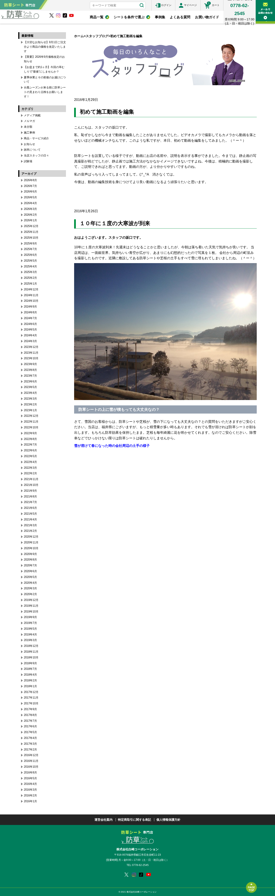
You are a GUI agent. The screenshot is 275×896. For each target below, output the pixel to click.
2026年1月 (30, 220)
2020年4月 (30, 582)
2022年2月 (30, 473)
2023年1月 (30, 410)
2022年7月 (30, 444)
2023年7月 (30, 375)
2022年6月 (30, 450)
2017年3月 (30, 743)
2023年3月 (30, 398)
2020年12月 (31, 536)
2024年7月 (30, 318)
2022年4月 (30, 462)
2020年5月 (30, 577)
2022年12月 (31, 415)
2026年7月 (30, 186)
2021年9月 (30, 490)
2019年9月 (30, 617)
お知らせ (29, 144)
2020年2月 (30, 594)
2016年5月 (30, 778)
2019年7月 (30, 623)
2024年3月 (30, 341)
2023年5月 (30, 387)
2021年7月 (30, 502)
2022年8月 (30, 439)
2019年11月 (31, 605)
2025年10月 (31, 237)
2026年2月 (30, 214)
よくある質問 (180, 17)
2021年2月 (30, 530)
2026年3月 (30, 209)
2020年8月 (30, 559)
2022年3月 (30, 467)
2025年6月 (30, 254)
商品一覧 (97, 17)
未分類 (28, 126)
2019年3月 (30, 640)
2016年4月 (30, 783)
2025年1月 (30, 283)
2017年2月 (30, 749)
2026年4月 (30, 203)
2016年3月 (30, 789)
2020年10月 (31, 548)
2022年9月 (30, 433)
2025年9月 (30, 243)
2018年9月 (30, 663)
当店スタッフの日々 (36, 155)
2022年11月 (31, 421)
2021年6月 (30, 507)
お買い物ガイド (207, 17)
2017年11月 (31, 697)
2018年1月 (30, 686)
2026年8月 (30, 180)
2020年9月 (30, 554)
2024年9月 (30, 306)
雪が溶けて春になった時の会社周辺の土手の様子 (112, 445)
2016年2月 (30, 795)
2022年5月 (30, 456)
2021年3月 (30, 525)
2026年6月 (30, 191)
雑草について (32, 149)
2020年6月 (30, 571)
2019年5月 (30, 628)
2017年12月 (31, 692)
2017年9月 (30, 709)
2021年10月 (31, 485)
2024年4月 (30, 335)
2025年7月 (30, 249)
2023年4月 (30, 392)
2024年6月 (30, 324)
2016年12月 (31, 755)
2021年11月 (31, 479)
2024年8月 (30, 312)
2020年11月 (31, 542)
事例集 (160, 17)
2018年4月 (30, 674)
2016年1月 (30, 801)
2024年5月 (30, 329)
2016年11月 (31, 761)
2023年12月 (31, 347)
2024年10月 (31, 300)
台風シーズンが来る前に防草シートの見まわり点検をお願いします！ (45, 92)
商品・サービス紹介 (36, 138)
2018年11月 (31, 651)
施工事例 (29, 132)
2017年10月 (31, 703)
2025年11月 (31, 231)
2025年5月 (30, 260)
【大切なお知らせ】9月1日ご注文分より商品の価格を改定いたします (45, 47)
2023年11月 (31, 352)
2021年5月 (30, 513)
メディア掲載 (32, 115)
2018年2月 (30, 680)
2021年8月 (30, 496)
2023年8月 (30, 369)
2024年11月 (31, 295)
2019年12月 (31, 600)
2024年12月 (31, 289)
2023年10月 (31, 358)
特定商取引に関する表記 (134, 819)
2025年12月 (31, 226)
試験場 (28, 161)
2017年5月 (30, 732)
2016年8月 (30, 772)
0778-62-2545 (140, 865)
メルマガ (29, 121)
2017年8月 (30, 715)
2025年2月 (30, 277)
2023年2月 (30, 404)
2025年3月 (30, 272)
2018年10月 (31, 657)
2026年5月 (30, 197)
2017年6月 (30, 726)
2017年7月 (30, 720)
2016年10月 (31, 766)
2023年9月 (30, 364)
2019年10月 (31, 611)
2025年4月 (30, 266)
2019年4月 (30, 634)
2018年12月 (31, 645)
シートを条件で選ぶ (129, 17)
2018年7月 (30, 668)
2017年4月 (30, 738)
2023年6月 (30, 381)
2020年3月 (30, 588)
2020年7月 (30, 565)
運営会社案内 (104, 819)
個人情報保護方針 (168, 819)
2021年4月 (30, 519)
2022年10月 (31, 427)
